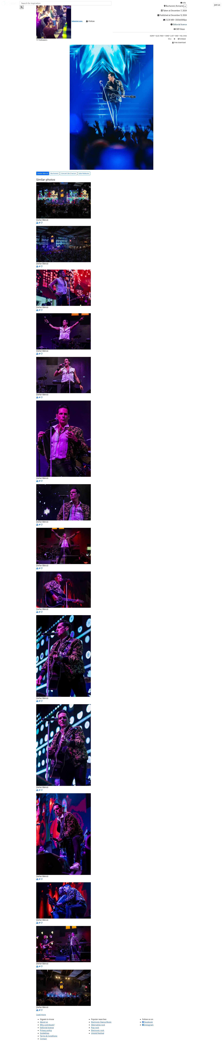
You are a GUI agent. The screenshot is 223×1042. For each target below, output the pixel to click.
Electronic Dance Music (101, 1022)
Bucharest (54, 173)
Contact (43, 1038)
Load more (41, 1014)
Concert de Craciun (68, 173)
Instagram (148, 1025)
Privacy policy (46, 1030)
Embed (183, 39)
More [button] (207, 5)
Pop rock (95, 1027)
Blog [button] (200, 5)
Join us (217, 5)
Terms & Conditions (48, 1036)
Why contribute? (47, 1025)
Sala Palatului (84, 173)
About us (44, 1022)
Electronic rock (97, 1030)
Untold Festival (97, 1033)
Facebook (148, 1022)
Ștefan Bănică (42, 173)
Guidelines (44, 1033)
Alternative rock (98, 1025)
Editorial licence (180, 24)
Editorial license (47, 1027)
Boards (192, 5)
